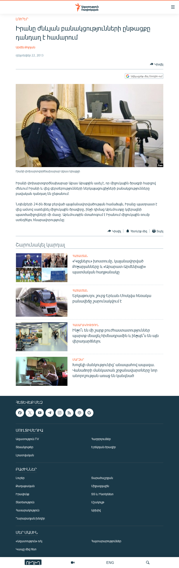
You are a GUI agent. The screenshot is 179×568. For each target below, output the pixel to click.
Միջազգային (100, 486)
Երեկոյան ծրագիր (103, 447)
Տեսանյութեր (24, 447)
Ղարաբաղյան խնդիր (30, 518)
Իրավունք (22, 494)
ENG (110, 562)
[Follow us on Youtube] (40, 413)
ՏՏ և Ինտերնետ (102, 494)
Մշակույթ (97, 502)
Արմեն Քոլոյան (25, 47)
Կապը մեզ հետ (26, 549)
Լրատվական (25, 455)
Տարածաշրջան (102, 478)
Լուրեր (22, 19)
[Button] (156, 64)
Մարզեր (78, 359)
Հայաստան (80, 256)
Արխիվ (96, 510)
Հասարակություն (85, 325)
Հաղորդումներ (101, 439)
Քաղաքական (25, 486)
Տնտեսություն (25, 502)
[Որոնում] (147, 562)
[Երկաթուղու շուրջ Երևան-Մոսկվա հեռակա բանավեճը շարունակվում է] (41, 302)
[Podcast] (79, 413)
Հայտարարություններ (106, 541)
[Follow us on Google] (89, 413)
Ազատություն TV (27, 439)
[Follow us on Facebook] (20, 413)
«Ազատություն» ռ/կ (29, 541)
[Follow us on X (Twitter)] (30, 413)
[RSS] (69, 413)
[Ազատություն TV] (72, 562)
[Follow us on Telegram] (49, 413)
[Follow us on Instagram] (59, 413)
